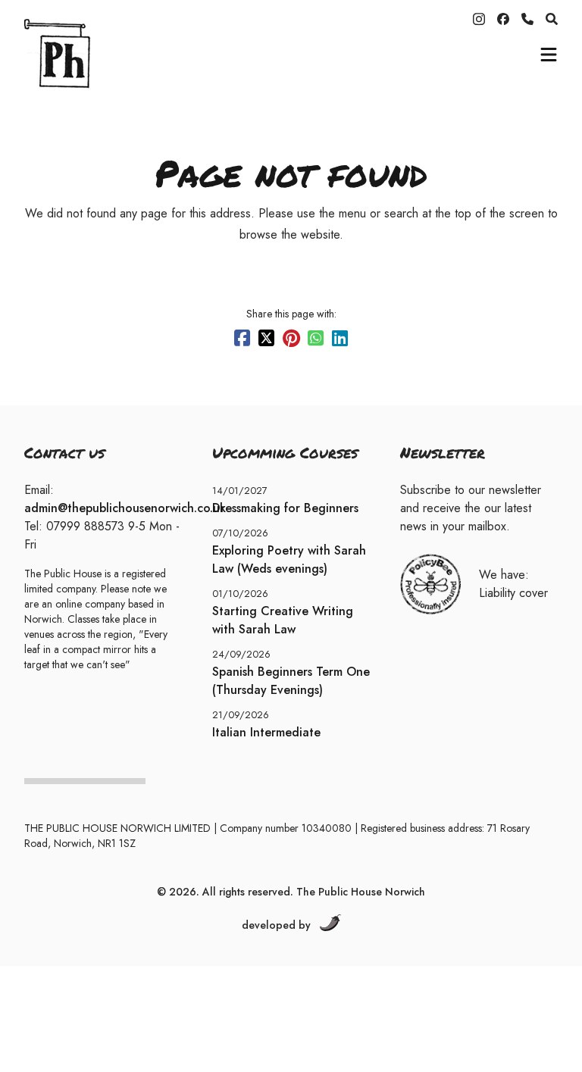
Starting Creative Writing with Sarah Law (282, 620)
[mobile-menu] (549, 54)
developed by (276, 925)
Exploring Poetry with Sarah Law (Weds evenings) (289, 559)
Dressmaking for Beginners (285, 508)
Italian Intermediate (266, 732)
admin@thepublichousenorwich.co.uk (125, 508)
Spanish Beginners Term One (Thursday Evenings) (291, 681)
